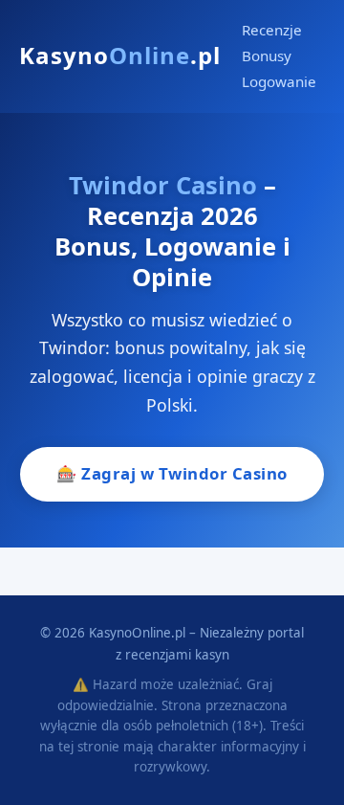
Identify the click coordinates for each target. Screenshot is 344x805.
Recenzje (272, 29)
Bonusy (266, 55)
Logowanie (279, 81)
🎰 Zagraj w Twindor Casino (172, 473)
